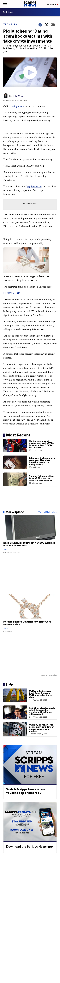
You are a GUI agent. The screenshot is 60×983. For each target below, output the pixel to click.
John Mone (18, 96)
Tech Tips (10, 24)
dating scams (18, 106)
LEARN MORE (11, 293)
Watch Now (52, 4)
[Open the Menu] (4, 4)
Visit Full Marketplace (47, 512)
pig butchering (34, 186)
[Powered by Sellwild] (53, 675)
